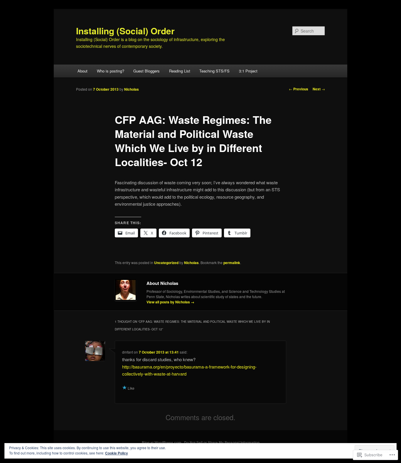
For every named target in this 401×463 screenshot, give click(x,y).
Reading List (179, 71)
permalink (231, 262)
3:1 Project (248, 71)
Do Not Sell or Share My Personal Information (222, 442)
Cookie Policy (116, 453)
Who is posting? (110, 71)
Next (319, 89)
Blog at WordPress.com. (162, 442)
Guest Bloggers (146, 71)
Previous (298, 89)
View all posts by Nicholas (170, 302)
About (82, 71)
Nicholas (131, 89)
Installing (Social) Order (125, 30)
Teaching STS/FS (214, 71)
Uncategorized (166, 262)
